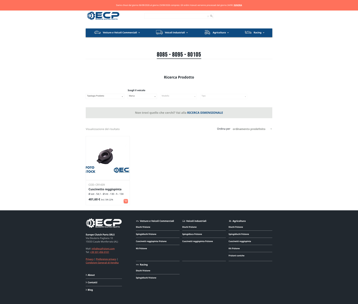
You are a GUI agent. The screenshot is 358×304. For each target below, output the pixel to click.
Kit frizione (141, 248)
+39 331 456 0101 (99, 252)
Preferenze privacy (106, 259)
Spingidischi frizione (146, 234)
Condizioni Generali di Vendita (102, 262)
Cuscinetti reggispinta (240, 241)
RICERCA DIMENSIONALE (205, 113)
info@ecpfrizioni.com (103, 248)
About (91, 275)
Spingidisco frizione (192, 234)
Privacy (90, 259)
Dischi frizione (143, 227)
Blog (90, 289)
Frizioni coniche (236, 255)
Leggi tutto (126, 200)
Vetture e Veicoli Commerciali (120, 32)
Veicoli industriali (174, 32)
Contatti (92, 282)
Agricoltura (219, 32)
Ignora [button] (238, 5)
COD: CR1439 (97, 184)
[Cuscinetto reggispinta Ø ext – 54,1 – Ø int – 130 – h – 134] (108, 158)
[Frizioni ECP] (103, 20)
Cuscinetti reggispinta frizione (151, 241)
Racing (257, 32)
